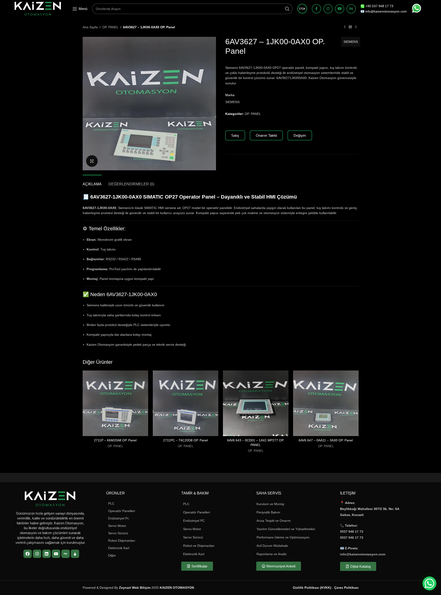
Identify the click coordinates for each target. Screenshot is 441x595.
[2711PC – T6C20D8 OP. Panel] (185, 403)
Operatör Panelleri (121, 511)
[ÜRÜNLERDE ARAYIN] (287, 8)
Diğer (112, 555)
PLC (111, 503)
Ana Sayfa (90, 27)
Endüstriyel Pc (118, 518)
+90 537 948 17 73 (379, 6)
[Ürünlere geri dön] (350, 27)
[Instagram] (37, 554)
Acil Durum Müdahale (272, 546)
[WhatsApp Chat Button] (429, 583)
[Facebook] (27, 554)
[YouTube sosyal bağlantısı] (339, 8)
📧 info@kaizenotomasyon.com (383, 11)
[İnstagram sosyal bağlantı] (328, 8)
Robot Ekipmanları (121, 540)
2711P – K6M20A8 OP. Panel (115, 440)
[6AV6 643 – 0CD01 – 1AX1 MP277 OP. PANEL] (255, 403)
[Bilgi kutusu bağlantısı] (302, 9)
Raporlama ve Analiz (271, 554)
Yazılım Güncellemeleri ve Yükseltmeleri (285, 529)
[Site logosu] (38, 8)
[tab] (92, 182)
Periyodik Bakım (268, 512)
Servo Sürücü (118, 533)
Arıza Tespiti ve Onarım (273, 520)
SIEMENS (351, 42)
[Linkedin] (46, 554)
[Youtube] (56, 554)
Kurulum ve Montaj (270, 504)
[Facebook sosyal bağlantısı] (316, 8)
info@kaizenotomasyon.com (362, 554)
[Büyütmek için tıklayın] (92, 161)
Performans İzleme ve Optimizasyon (283, 537)
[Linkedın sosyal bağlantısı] (351, 8)
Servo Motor (117, 526)
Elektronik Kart (118, 548)
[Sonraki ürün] (356, 27)
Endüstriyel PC (194, 520)
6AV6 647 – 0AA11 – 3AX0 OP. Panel (326, 440)
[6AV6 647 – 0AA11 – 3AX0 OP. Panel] (326, 403)
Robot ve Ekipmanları (199, 546)
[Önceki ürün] (344, 27)
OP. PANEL (110, 27)
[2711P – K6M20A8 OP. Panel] (115, 403)
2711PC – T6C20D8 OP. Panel (185, 440)
